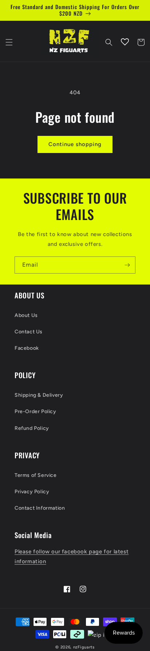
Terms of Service (36, 475)
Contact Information (40, 508)
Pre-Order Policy (35, 411)
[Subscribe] (127, 265)
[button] (9, 42)
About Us (26, 315)
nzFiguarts (84, 647)
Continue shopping (75, 144)
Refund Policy (32, 428)
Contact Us (29, 332)
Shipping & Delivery (39, 395)
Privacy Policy (32, 492)
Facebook (27, 348)
